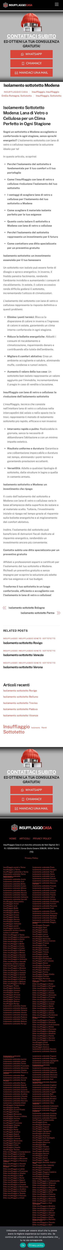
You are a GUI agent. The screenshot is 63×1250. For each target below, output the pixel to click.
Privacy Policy (42, 838)
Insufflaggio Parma (40, 972)
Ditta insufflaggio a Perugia (43, 986)
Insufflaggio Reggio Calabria (44, 1172)
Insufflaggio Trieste (40, 952)
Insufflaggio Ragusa (40, 1129)
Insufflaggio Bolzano (11, 988)
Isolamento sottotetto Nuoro (43, 1090)
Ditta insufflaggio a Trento (14, 966)
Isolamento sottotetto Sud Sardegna (42, 1079)
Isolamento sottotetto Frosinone (16, 1066)
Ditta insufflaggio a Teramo (14, 1193)
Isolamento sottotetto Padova (20, 709)
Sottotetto (26, 95)
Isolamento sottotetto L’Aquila (15, 1096)
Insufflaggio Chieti (11, 1145)
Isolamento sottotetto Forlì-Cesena (43, 908)
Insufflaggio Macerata (12, 1114)
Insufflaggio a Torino (11, 870)
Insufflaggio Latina (11, 1121)
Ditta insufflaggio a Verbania (15, 959)
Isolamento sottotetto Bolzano (15, 1008)
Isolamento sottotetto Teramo (15, 1099)
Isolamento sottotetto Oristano (44, 1077)
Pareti (44, 727)
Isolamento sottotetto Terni (43, 872)
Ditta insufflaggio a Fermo (14, 1156)
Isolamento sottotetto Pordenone (45, 901)
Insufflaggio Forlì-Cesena (42, 961)
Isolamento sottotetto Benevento (16, 1092)
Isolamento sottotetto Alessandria (11, 876)
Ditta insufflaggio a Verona (14, 975)
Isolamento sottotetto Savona (44, 1049)
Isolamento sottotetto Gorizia (44, 899)
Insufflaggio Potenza (40, 1179)
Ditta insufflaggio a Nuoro (43, 1217)
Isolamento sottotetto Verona (23, 667)
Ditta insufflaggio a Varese (14, 957)
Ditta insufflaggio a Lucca (43, 990)
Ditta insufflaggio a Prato (42, 984)
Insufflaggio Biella (10, 908)
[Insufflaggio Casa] (17, 6)
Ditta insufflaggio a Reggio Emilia (43, 1017)
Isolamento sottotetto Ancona (15, 1078)
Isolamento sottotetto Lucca (43, 876)
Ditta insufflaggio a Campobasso (16, 1152)
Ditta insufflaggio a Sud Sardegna (42, 1203)
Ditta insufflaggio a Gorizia (43, 1013)
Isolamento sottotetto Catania (44, 1070)
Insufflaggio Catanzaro (41, 1167)
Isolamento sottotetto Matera (44, 1116)
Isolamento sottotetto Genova (44, 1051)
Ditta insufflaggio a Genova (43, 1040)
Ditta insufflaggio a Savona (43, 1038)
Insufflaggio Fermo (11, 1112)
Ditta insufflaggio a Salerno (14, 1182)
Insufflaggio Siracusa (41, 1125)
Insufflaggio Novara (11, 919)
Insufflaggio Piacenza (41, 965)
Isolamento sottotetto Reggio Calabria (44, 1110)
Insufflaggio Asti (10, 906)
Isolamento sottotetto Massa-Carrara (44, 883)
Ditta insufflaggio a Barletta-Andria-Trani (44, 1219)
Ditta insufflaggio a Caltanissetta (46, 1181)
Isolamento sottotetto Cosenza (44, 1108)
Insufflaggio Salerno (11, 1136)
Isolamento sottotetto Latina (14, 1061)
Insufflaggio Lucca (40, 934)
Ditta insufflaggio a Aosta (13, 939)
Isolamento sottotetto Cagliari (44, 1085)
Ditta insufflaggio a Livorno (43, 1002)
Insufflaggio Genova (40, 1047)
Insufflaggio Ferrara (40, 976)
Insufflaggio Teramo (11, 1150)
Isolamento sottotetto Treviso (20, 703)
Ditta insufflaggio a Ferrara (43, 1020)
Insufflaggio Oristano (41, 1133)
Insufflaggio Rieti (10, 1127)
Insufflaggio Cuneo (11, 915)
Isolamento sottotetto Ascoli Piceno (14, 1080)
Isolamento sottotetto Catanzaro (45, 1106)
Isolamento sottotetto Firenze (44, 886)
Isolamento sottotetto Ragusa (44, 1058)
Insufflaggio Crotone (40, 1174)
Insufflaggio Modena (41, 970)
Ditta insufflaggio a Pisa (42, 999)
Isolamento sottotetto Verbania (15, 897)
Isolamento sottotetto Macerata (16, 1068)
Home (12, 838)
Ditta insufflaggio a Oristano (44, 1201)
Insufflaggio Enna (39, 1122)
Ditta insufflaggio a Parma (43, 1036)
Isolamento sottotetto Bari (42, 1094)
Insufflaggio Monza (11, 917)
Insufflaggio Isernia (11, 1107)
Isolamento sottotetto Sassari (44, 1087)
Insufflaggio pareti (11, 926)
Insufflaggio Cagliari (40, 1149)
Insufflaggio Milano (11, 912)
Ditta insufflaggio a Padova (14, 979)
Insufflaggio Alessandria (13, 901)
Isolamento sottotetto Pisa (43, 888)
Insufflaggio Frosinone (12, 1123)
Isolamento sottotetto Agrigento (45, 1061)
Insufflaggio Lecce (40, 1156)
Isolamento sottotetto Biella (14, 884)
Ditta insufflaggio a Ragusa (43, 1187)
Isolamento (35, 728)
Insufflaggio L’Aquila (11, 1147)
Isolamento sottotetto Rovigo (22, 643)
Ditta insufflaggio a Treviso (14, 970)
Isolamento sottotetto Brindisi (44, 1099)
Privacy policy (36, 1245)
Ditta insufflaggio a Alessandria (16, 937)
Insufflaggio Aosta (11, 904)
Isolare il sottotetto (10, 933)
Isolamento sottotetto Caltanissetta (41, 1065)
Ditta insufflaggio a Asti (13, 941)
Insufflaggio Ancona (11, 1118)
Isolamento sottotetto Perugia (44, 870)
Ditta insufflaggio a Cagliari (43, 1208)
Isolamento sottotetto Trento (14, 1006)
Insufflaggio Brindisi (40, 1151)
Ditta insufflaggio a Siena (42, 1006)
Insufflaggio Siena (39, 932)
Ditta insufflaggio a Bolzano (14, 968)
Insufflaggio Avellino (11, 1132)
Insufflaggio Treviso (11, 999)
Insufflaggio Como (10, 910)
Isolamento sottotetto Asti (13, 881)
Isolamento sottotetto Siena (43, 874)
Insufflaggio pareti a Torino (14, 867)
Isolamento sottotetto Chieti (14, 1103)
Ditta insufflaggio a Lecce (43, 1210)
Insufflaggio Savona (40, 1045)
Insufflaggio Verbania (12, 924)
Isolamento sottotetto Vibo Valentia (43, 1103)
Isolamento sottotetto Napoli (14, 1085)
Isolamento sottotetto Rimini (43, 911)
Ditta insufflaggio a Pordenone (45, 1015)
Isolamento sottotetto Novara (15, 893)
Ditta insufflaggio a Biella (13, 944)
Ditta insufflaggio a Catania (43, 1196)
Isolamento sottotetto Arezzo (44, 893)
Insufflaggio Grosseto (41, 939)
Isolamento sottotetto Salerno (15, 1087)
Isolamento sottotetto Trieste (44, 895)
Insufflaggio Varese (11, 921)
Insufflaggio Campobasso (14, 1105)
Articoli (24, 838)
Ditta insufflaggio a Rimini (43, 1027)
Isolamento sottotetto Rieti (14, 1075)
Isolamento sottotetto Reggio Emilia (44, 922)
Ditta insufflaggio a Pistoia (43, 993)
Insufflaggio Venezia (11, 990)
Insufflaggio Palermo (41, 1136)
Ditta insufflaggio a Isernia (14, 1154)
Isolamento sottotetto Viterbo (15, 1070)
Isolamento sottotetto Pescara (15, 1101)
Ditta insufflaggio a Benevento (15, 1187)
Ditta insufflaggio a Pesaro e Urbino (15, 1161)
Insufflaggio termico (11, 928)
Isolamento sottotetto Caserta (15, 1090)
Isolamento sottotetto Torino (14, 874)
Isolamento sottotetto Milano (14, 888)
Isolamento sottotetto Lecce (43, 1101)
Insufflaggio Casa (16, 92)
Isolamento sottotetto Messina (44, 1072)
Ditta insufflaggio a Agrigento (44, 1190)
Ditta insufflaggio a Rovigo (14, 984)
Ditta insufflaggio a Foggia (43, 1215)
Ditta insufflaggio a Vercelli (14, 961)
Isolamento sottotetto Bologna (27, 607)
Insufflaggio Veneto (30, 638)
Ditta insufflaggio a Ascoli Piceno (14, 1166)
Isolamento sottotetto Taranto (44, 1096)
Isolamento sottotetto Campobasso (11, 1056)
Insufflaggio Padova (11, 997)
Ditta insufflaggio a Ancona (14, 1164)
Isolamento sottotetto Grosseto (45, 881)
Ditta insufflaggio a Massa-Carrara (43, 981)
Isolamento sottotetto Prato (43, 867)
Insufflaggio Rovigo (11, 1004)
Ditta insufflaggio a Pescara (14, 1196)
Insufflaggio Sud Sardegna (43, 1138)
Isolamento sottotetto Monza (14, 890)
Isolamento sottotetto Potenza (44, 1118)
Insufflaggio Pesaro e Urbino (15, 1116)
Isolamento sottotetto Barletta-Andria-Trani (44, 1082)
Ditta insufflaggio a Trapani (43, 1185)
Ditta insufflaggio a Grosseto (44, 995)
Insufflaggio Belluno (11, 1001)
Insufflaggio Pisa (39, 945)
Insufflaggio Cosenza (41, 1170)
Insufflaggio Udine (40, 954)
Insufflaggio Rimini (40, 963)
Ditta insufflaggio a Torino (13, 935)
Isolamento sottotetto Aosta (14, 879)
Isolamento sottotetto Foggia (44, 1092)
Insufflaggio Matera (40, 1176)
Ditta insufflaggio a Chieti (13, 1198)
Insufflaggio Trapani (40, 1127)
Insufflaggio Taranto (40, 1147)
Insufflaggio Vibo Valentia (43, 1165)
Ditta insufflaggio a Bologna (43, 1031)
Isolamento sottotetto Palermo (44, 1068)
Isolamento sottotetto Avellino (15, 1094)
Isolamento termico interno (14, 930)
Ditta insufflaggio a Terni (42, 988)
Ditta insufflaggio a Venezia (14, 973)
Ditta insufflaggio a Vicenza (14, 977)
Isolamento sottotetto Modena (44, 918)
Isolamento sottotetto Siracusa (44, 1075)
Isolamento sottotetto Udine (43, 897)
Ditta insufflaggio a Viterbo (14, 1173)
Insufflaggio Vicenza (11, 995)
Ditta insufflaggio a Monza (14, 953)
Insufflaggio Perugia (40, 925)
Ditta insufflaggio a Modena (43, 1033)
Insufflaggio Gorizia (40, 956)
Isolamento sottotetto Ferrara (44, 904)
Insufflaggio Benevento (12, 1141)
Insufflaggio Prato (39, 930)
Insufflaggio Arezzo (40, 950)
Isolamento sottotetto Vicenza (20, 715)
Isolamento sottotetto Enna (43, 1063)
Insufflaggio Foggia (40, 1160)
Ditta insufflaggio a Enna (42, 1192)
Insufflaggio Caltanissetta (43, 1120)
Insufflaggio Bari (39, 1145)
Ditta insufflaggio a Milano (14, 950)
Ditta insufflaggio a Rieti (13, 1176)
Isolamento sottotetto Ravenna (44, 906)
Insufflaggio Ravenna (41, 979)
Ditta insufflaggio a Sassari (43, 1213)
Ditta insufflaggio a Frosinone (15, 1171)
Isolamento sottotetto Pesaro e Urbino (15, 1072)
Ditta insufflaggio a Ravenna (44, 1022)
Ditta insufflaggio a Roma (13, 1178)
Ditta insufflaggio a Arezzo (43, 1004)
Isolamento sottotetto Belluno (20, 696)
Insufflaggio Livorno (40, 948)
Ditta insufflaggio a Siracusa (44, 1183)
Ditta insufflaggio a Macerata (15, 1158)
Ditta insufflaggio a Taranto (43, 1222)
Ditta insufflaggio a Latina (14, 1169)
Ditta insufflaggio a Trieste (43, 1008)
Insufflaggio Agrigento (41, 1131)
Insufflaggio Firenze (40, 943)
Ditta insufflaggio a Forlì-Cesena (45, 1025)
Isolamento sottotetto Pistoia (44, 878)
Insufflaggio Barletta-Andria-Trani (44, 1162)
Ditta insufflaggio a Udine (43, 1010)
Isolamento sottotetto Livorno (44, 890)
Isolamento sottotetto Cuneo (14, 886)
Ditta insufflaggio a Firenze (43, 997)
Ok (22, 1245)
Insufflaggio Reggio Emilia (43, 974)
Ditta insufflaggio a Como (13, 946)
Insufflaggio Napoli (11, 1134)
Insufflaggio (38, 91)
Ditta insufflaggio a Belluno (14, 981)
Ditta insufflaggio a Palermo (43, 1194)
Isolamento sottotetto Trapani (44, 1056)
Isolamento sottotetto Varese (14, 895)
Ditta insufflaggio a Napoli (14, 1180)
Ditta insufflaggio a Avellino (14, 1189)
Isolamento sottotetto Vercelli (15, 899)
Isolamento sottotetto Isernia (14, 1059)
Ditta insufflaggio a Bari (42, 1225)
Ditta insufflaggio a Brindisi (43, 1206)
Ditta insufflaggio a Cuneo (14, 948)
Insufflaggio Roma (10, 1130)
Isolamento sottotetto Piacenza (44, 913)
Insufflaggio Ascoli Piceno (14, 1109)
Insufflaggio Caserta (11, 1138)
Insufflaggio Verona (11, 992)
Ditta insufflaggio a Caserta (14, 1184)
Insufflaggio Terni (39, 927)
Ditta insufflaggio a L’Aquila (14, 1191)
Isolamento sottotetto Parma (37, 612)
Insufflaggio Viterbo (11, 1125)
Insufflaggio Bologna (41, 967)
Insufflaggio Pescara (11, 1143)
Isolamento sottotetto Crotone (44, 1113)
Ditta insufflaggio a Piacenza (44, 1029)
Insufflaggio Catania (40, 1140)
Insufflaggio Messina (41, 1142)
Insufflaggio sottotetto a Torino (15, 872)
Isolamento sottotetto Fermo (14, 1063)
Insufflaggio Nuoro (40, 1158)
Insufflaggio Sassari (40, 1153)
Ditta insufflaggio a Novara (14, 955)
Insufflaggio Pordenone (42, 959)
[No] (59, 1238)
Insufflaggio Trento (11, 986)
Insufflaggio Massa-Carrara (43, 941)
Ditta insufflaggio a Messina (44, 1199)
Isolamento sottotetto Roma (14, 1083)
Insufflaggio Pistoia (40, 936)
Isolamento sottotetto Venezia (23, 655)
